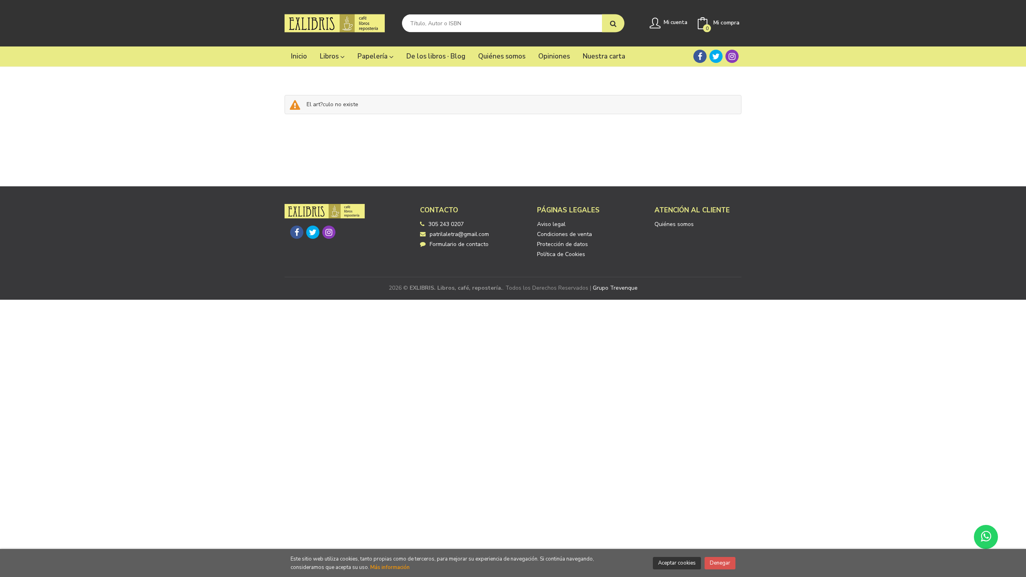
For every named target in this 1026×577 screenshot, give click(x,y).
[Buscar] (613, 23)
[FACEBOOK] (700, 56)
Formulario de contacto (459, 244)
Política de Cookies (561, 254)
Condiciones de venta (564, 234)
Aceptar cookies (677, 563)
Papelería (373, 56)
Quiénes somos (674, 224)
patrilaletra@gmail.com (459, 234)
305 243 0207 (446, 224)
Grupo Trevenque (615, 288)
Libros (330, 56)
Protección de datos (562, 244)
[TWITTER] (716, 56)
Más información (390, 567)
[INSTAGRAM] (732, 56)
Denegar (720, 563)
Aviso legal (551, 224)
